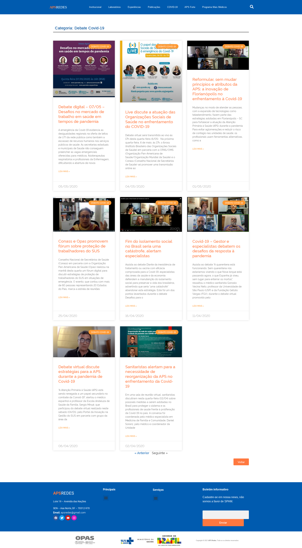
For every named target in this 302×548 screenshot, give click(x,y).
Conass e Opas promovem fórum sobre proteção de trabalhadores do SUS (83, 245)
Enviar (223, 522)
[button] (106, 498)
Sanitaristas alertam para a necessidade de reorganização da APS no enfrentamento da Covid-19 (150, 376)
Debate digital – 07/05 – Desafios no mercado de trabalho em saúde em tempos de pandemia (81, 114)
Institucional (95, 7)
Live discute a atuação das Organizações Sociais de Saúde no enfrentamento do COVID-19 (150, 119)
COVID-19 (172, 7)
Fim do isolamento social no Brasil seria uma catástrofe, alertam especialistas (148, 248)
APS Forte (190, 7)
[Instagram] (74, 517)
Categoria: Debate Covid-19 (79, 28)
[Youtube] (68, 517)
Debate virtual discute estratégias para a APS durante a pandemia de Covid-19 (80, 374)
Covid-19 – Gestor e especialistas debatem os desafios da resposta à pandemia (216, 248)
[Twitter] (61, 517)
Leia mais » (64, 171)
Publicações (154, 7)
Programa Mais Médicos (214, 7)
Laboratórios (114, 7)
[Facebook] (55, 517)
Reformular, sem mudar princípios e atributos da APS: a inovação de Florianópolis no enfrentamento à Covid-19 (217, 88)
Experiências (134, 7)
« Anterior (142, 453)
